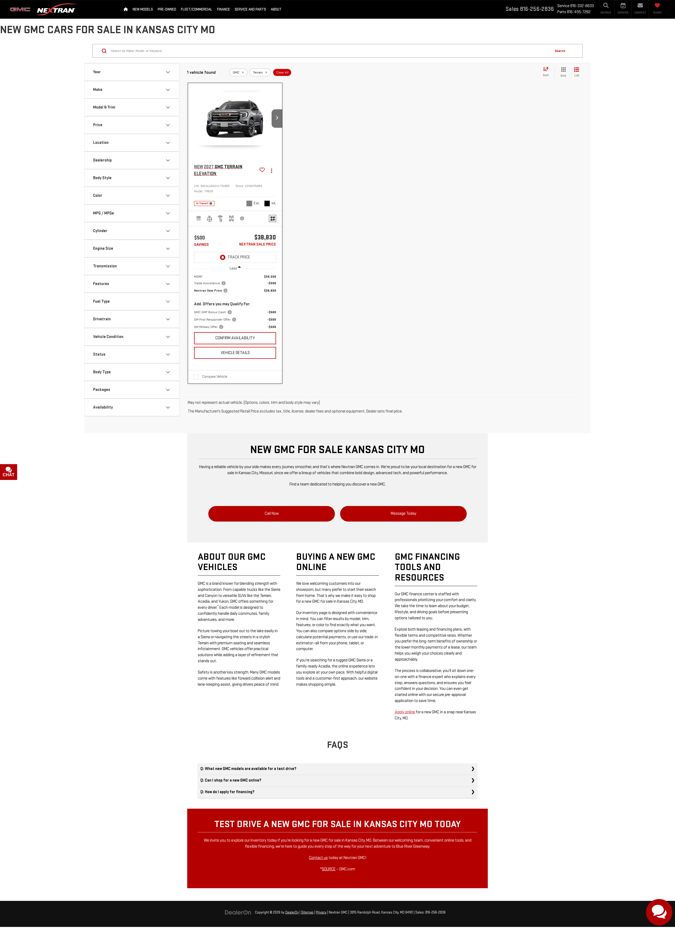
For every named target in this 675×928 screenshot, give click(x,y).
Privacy (321, 912)
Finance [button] (223, 9)
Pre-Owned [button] (167, 9)
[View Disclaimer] (242, 218)
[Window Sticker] (272, 218)
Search (560, 51)
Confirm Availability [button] (235, 338)
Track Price (239, 257)
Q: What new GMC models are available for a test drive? (248, 768)
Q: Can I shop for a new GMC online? (230, 780)
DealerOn (292, 912)
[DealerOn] (238, 912)
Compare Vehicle (214, 376)
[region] (235, 302)
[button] (277, 118)
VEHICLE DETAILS (235, 352)
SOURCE (329, 869)
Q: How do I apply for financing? (227, 791)
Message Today (403, 513)
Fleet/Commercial (196, 9)
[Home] (125, 9)
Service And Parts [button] (250, 9)
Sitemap (307, 912)
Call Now (272, 513)
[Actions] (271, 170)
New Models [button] (143, 9)
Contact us (318, 857)
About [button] (276, 9)
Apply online (405, 712)
